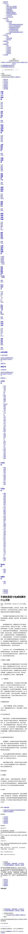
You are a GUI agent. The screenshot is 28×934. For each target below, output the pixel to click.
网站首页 (5, 1)
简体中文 (9, 62)
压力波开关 (2, 286)
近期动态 (5, 823)
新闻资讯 (5, 591)
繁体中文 (18, 77)
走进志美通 (4, 352)
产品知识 (5, 820)
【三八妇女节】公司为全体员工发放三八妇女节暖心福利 (4, 420)
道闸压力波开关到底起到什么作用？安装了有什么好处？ (4, 548)
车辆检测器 (2, 160)
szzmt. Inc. (21, 931)
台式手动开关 (2, 323)
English (18, 62)
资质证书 (3, 366)
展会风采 (5, 821)
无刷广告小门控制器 (2, 95)
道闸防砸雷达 (2, 189)
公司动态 (5, 593)
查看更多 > (3, 363)
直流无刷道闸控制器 (2, 128)
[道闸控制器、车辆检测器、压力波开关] (13, 863)
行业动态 (5, 818)
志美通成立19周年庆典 (4, 452)
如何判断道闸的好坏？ (4, 478)
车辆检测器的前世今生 (4, 470)
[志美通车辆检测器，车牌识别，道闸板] (13, 865)
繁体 (14, 59)
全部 (7, 4)
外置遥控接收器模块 (2, 249)
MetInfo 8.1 (9, 931)
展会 (4, 569)
